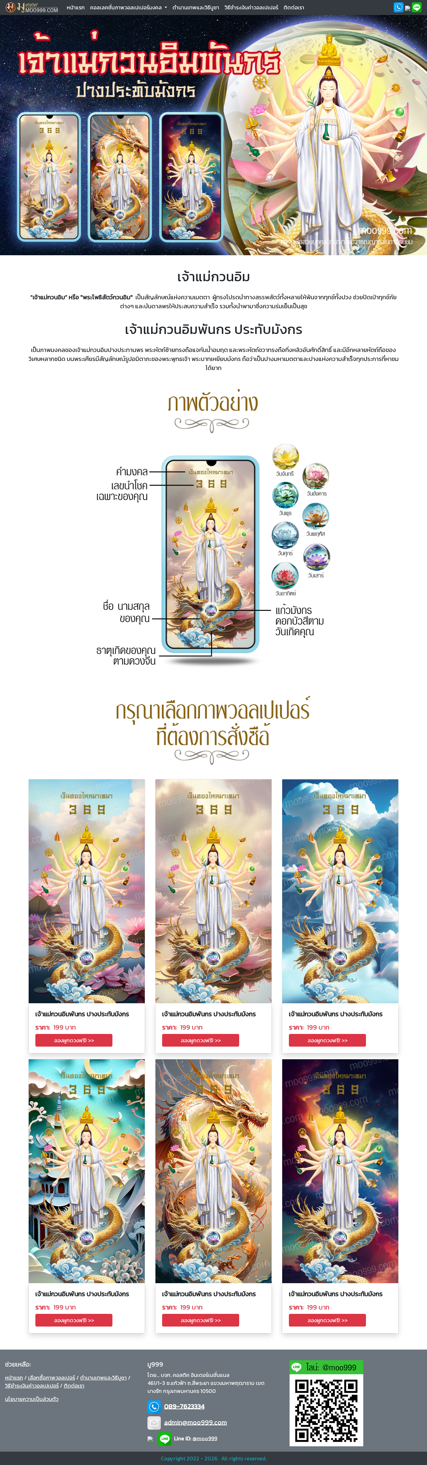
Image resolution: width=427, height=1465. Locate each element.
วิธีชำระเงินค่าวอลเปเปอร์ (251, 7)
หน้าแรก (77, 7)
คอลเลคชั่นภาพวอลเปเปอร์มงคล (126, 7)
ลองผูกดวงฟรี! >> (74, 1040)
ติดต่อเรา (294, 7)
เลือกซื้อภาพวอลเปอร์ (51, 1378)
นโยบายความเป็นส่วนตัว (31, 1399)
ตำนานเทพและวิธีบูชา (195, 7)
